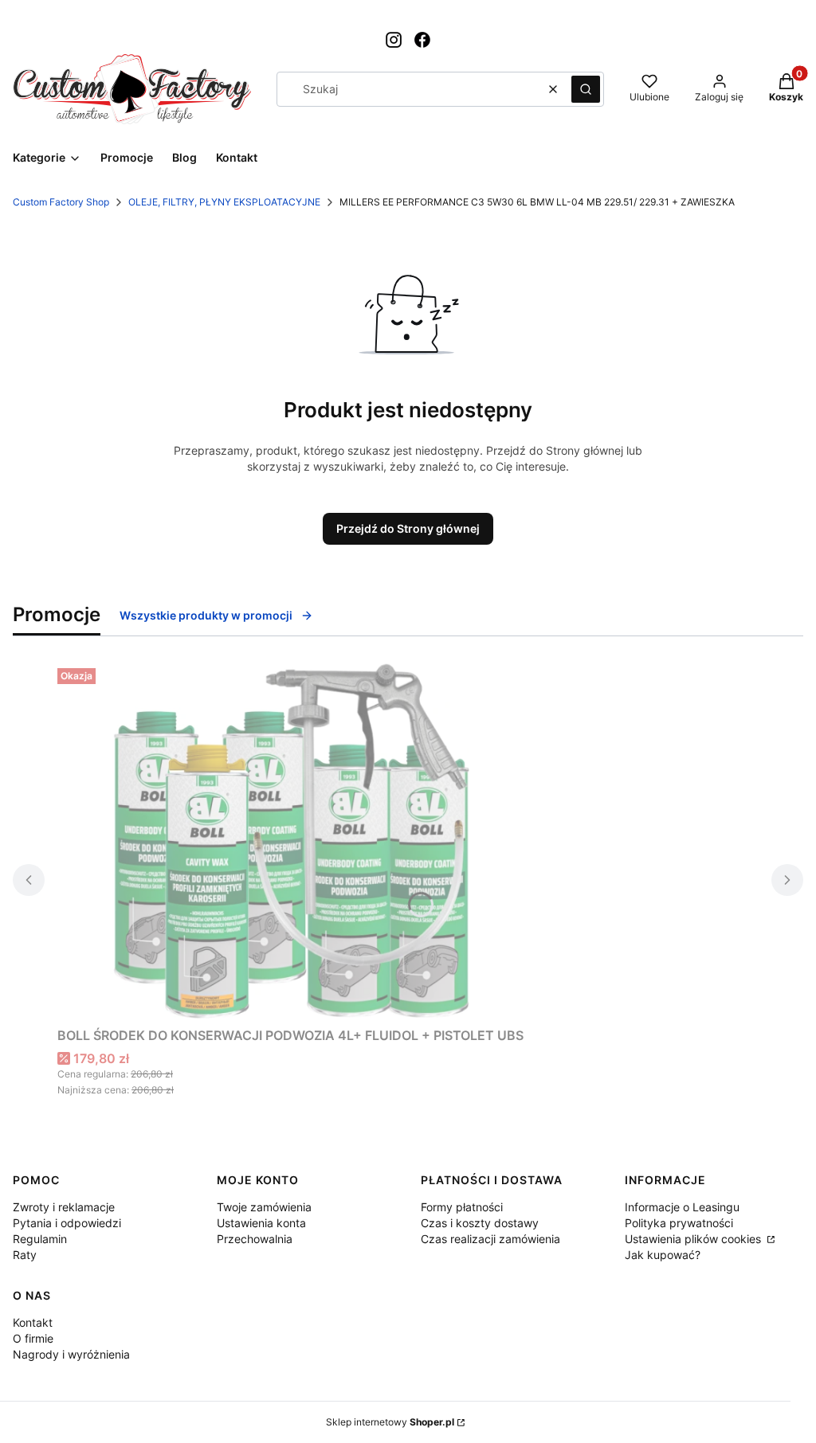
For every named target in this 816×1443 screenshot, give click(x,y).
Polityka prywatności (679, 1223)
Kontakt (33, 1322)
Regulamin (40, 1239)
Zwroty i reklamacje (64, 1207)
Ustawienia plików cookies (694, 1239)
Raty (25, 1254)
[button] (585, 89)
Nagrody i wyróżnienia (71, 1354)
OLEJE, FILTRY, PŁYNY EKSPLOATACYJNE (224, 202)
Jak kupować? (662, 1254)
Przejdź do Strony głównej (408, 528)
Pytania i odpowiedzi (67, 1223)
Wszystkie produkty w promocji (206, 615)
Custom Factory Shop (61, 202)
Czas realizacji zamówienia (490, 1239)
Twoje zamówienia (264, 1207)
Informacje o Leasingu (682, 1207)
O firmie (33, 1338)
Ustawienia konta (261, 1223)
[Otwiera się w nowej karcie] (394, 40)
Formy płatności (462, 1207)
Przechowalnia (254, 1239)
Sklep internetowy (390, 1422)
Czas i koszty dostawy (480, 1223)
